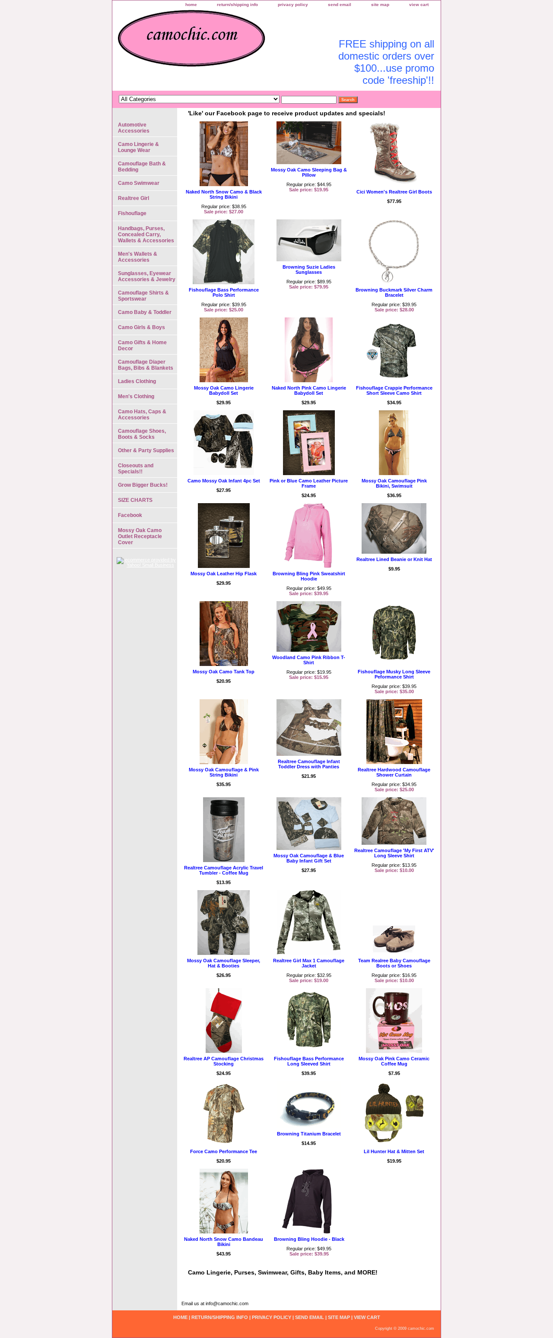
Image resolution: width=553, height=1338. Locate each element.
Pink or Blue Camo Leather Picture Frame (309, 483)
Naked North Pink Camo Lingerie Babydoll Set (309, 390)
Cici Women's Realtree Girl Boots (394, 191)
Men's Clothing (136, 396)
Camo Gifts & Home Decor (142, 345)
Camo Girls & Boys (141, 327)
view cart (419, 4)
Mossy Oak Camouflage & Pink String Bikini (224, 772)
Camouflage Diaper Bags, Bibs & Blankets (145, 365)
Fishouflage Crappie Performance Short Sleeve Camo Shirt (394, 390)
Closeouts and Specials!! (135, 469)
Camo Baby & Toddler (145, 312)
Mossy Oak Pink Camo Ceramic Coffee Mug (394, 1061)
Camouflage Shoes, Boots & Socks (142, 434)
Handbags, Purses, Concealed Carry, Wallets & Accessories (146, 234)
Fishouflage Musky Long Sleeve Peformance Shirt (394, 674)
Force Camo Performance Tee (223, 1151)
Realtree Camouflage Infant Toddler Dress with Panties (309, 764)
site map (380, 4)
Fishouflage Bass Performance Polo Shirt (224, 292)
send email (339, 4)
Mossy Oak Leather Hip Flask (224, 573)
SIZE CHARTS (135, 500)
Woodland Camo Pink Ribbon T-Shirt (308, 660)
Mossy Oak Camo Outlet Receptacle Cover (140, 536)
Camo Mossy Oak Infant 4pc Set (224, 480)
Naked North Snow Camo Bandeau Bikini (223, 1242)
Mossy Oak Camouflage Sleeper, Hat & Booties (223, 963)
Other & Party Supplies (146, 450)
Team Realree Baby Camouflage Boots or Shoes (394, 963)
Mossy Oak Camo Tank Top (223, 671)
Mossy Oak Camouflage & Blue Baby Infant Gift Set (308, 858)
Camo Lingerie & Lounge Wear (138, 147)
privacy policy (293, 4)
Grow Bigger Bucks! (143, 485)
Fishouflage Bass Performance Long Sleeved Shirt (309, 1061)
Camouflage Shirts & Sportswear (143, 296)
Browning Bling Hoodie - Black (309, 1239)
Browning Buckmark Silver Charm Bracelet (394, 292)
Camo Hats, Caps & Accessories (142, 415)
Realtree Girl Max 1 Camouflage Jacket (308, 963)
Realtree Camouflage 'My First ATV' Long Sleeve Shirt (394, 853)
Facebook (130, 515)
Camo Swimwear (138, 183)
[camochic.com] (220, 43)
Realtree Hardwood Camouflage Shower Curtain (394, 772)
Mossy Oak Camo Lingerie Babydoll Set (224, 390)
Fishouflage (132, 213)
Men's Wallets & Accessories (137, 257)
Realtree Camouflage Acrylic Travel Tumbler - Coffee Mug (223, 870)
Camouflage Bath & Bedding (142, 167)
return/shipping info (237, 4)
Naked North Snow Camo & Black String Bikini (224, 194)
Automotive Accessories (133, 128)
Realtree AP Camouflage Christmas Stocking (224, 1061)
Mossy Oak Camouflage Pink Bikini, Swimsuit (394, 483)
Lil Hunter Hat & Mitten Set (394, 1151)
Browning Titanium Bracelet (309, 1133)
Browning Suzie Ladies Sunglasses (309, 269)
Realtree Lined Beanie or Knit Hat (394, 559)
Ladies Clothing (137, 381)
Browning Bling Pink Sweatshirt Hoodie (309, 576)
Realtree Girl (133, 198)
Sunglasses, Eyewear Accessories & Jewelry (146, 276)
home (191, 4)
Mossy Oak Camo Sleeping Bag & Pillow (309, 172)
